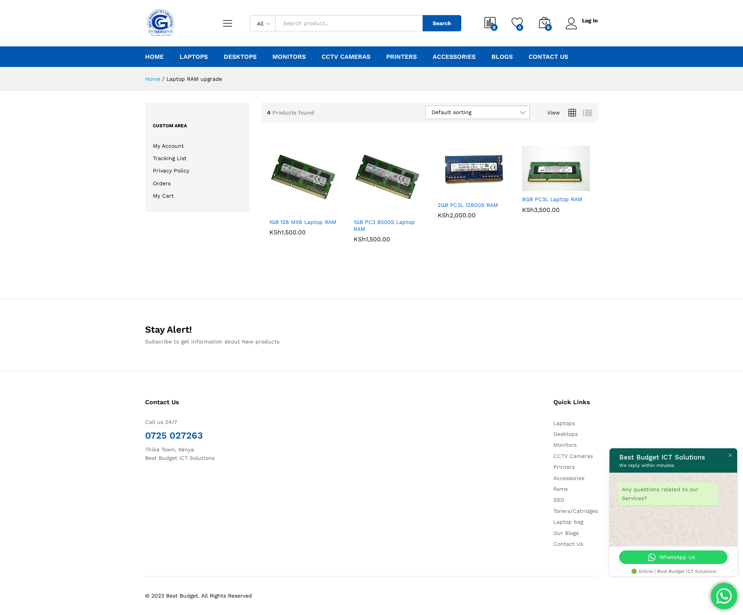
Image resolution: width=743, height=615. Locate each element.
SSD (558, 500)
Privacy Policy (171, 170)
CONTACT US (548, 57)
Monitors (565, 445)
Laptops (564, 423)
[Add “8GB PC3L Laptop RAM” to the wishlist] (562, 182)
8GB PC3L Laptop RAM (552, 199)
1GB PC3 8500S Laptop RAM (384, 225)
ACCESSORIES (454, 57)
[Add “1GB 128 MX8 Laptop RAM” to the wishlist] (309, 205)
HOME (154, 57)
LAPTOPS (194, 57)
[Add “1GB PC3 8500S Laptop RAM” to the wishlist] (393, 205)
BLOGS (502, 57)
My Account (168, 146)
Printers (564, 467)
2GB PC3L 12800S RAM (468, 205)
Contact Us (568, 544)
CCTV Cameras (573, 456)
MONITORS (289, 57)
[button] (275, 205)
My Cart (163, 196)
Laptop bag (568, 522)
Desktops (565, 434)
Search (442, 23)
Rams (560, 489)
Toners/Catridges (575, 511)
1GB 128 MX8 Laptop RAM (302, 222)
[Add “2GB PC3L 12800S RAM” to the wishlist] (478, 188)
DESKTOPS (240, 57)
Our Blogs (566, 533)
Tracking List (170, 158)
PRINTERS (401, 57)
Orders (162, 183)
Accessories (568, 478)
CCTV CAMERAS (346, 57)
